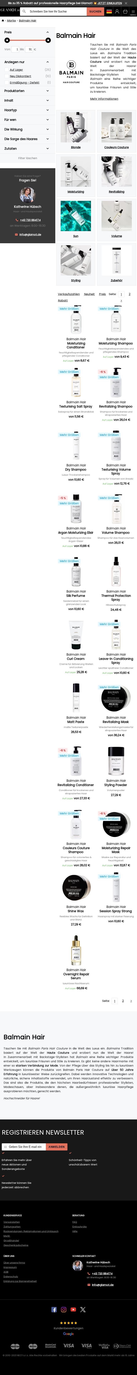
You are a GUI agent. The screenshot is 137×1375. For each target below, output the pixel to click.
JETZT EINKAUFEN (110, 3)
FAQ (74, 1222)
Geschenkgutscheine (16, 1245)
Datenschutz (11, 1276)
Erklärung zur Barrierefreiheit (20, 1281)
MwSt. (7, 1236)
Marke (11, 21)
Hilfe (74, 1231)
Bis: (22, 49)
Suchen (95, 11)
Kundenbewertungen (68, 1328)
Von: (7, 49)
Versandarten (12, 1222)
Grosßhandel (11, 1240)
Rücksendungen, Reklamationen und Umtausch (31, 1231)
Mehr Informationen (104, 99)
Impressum (10, 1267)
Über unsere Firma (14, 1262)
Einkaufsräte (79, 1226)
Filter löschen (27, 158)
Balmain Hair (27, 21)
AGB (6, 1272)
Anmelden (57, 1146)
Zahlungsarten (12, 1226)
